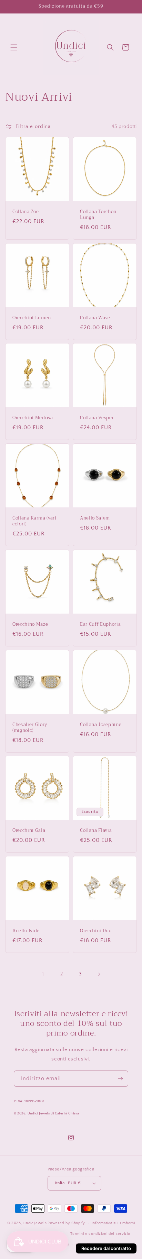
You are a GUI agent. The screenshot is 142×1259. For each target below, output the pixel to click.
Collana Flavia (96, 831)
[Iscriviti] (120, 1078)
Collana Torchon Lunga (98, 215)
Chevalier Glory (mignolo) (29, 728)
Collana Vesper (97, 418)
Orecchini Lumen (31, 318)
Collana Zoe (25, 212)
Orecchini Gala (28, 831)
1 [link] (43, 974)
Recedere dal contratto (106, 1248)
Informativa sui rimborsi (113, 1223)
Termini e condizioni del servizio (100, 1234)
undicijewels (35, 1223)
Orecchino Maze (30, 624)
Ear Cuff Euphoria (100, 624)
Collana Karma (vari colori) (34, 521)
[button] (13, 47)
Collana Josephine (100, 725)
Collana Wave (95, 318)
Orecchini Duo (96, 931)
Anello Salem (95, 518)
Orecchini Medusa (32, 418)
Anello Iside (26, 931)
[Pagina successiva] (98, 974)
